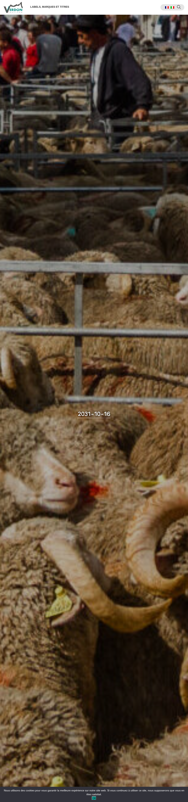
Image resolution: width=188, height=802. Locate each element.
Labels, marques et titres (49, 6)
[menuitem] (167, 7)
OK (94, 798)
